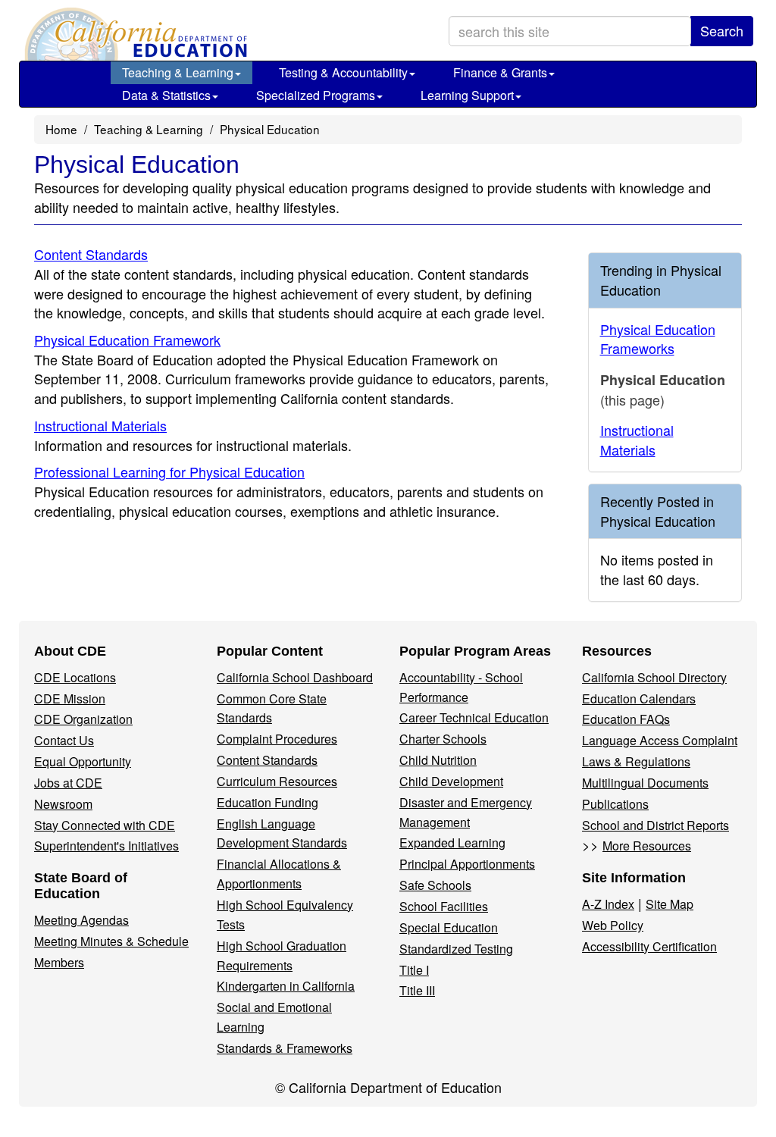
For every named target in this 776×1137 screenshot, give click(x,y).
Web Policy (612, 925)
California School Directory (654, 677)
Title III (417, 990)
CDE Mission (69, 698)
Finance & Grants (500, 72)
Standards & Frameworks (284, 1048)
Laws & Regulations (636, 761)
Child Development (451, 781)
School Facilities (443, 906)
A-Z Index (608, 904)
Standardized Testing (456, 948)
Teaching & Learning (177, 72)
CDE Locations (75, 677)
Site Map (669, 904)
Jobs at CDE (68, 782)
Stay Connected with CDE (104, 825)
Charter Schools (443, 738)
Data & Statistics (166, 95)
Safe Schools (435, 885)
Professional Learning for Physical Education (169, 471)
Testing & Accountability (343, 72)
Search (721, 30)
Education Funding (267, 802)
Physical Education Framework (127, 339)
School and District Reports (655, 825)
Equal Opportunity (82, 761)
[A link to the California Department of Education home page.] (134, 34)
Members (59, 962)
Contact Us (64, 740)
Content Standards (91, 254)
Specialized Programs (315, 95)
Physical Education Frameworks (657, 339)
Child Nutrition (438, 760)
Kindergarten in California (286, 985)
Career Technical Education (474, 717)
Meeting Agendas (81, 920)
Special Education (448, 927)
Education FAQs (626, 719)
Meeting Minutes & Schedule (111, 941)
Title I (414, 970)
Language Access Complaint (659, 740)
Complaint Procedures (277, 738)
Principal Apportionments (467, 863)
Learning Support (467, 95)
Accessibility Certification (649, 946)
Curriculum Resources (277, 781)
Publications (615, 804)
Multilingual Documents (645, 782)
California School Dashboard (295, 677)
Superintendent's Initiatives (106, 845)
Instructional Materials (100, 425)
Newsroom (63, 804)
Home (61, 129)
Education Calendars (639, 698)
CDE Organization (83, 719)
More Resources (646, 845)
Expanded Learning (452, 842)
